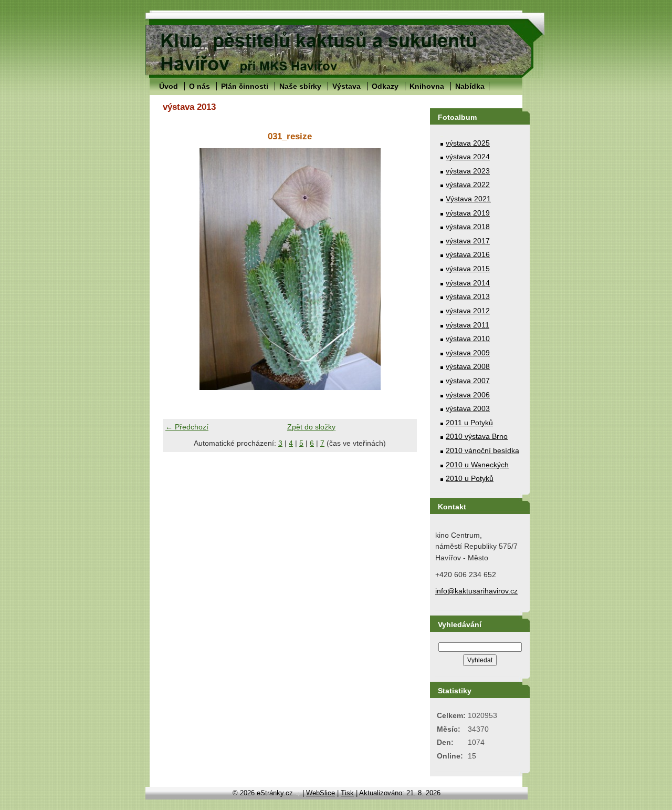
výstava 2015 (468, 268)
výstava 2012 (468, 310)
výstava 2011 (467, 325)
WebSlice (320, 793)
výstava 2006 (468, 395)
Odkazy (385, 86)
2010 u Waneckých (477, 464)
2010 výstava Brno (477, 436)
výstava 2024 (468, 156)
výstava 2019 (468, 213)
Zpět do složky (311, 427)
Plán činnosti (244, 86)
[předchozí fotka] (180, 269)
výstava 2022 (468, 184)
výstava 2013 (468, 296)
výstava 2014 (468, 283)
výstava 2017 (468, 241)
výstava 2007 (468, 380)
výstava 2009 (468, 352)
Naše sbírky (300, 86)
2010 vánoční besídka (482, 450)
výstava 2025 (468, 143)
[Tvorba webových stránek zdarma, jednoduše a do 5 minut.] (298, 794)
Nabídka (470, 86)
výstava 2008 (468, 366)
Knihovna (427, 86)
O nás (199, 86)
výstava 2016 (468, 254)
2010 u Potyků (470, 478)
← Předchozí (186, 427)
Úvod (168, 86)
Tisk (347, 793)
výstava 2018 (468, 226)
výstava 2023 (468, 171)
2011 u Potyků (469, 422)
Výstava (346, 86)
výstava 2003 (468, 408)
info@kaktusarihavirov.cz (476, 591)
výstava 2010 (468, 338)
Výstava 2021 (468, 198)
